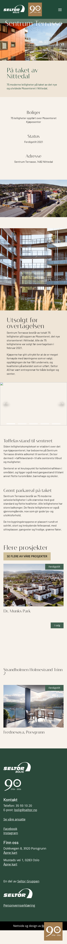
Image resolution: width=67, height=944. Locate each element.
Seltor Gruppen (28, 881)
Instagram (10, 833)
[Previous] (6, 404)
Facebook (10, 829)
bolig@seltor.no (25, 810)
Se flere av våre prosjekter (27, 556)
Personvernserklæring (19, 905)
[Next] (61, 404)
